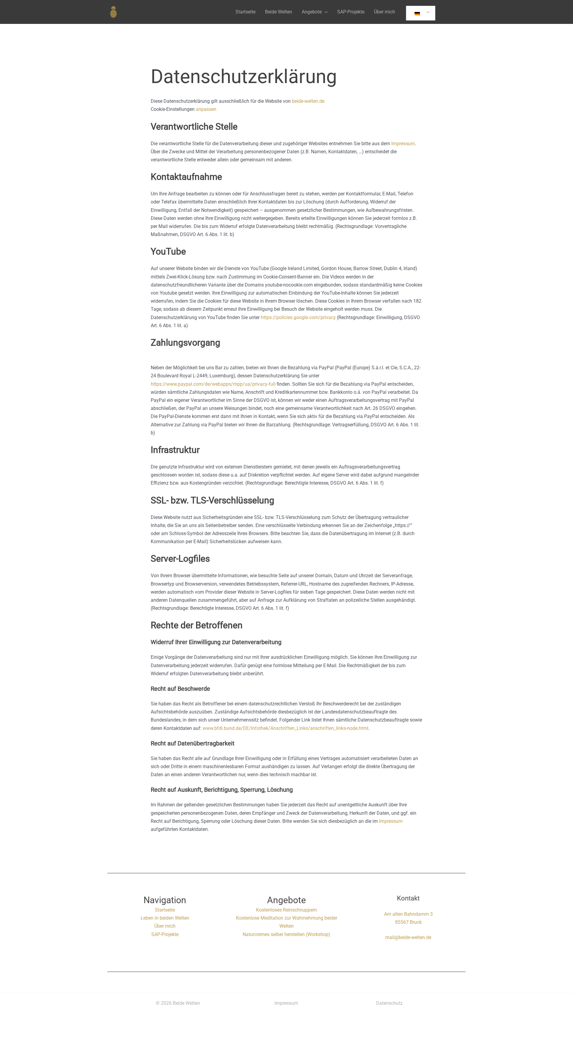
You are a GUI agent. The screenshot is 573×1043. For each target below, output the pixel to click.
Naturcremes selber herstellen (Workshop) (286, 934)
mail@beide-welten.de (408, 937)
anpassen (206, 109)
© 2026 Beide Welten (178, 1003)
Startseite (245, 12)
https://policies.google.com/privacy (298, 317)
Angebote (312, 12)
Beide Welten (278, 12)
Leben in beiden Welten (165, 918)
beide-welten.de (308, 101)
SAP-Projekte (350, 12)
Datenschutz (389, 1003)
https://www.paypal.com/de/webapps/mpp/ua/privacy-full (213, 384)
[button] (325, 12)
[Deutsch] (419, 13)
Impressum (403, 143)
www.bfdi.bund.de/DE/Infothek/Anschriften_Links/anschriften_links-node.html (285, 728)
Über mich (384, 12)
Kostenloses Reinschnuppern (286, 910)
